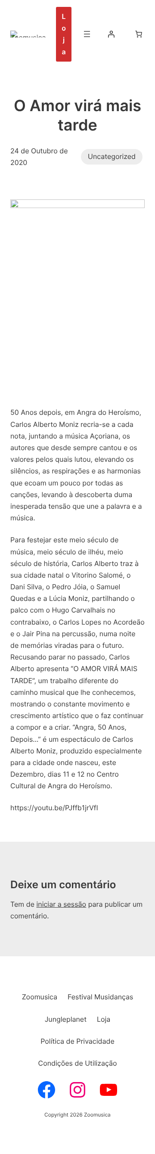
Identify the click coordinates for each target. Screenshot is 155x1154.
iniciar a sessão (61, 904)
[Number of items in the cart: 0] (138, 34)
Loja (64, 34)
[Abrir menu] (87, 34)
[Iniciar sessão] (111, 34)
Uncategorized (112, 156)
